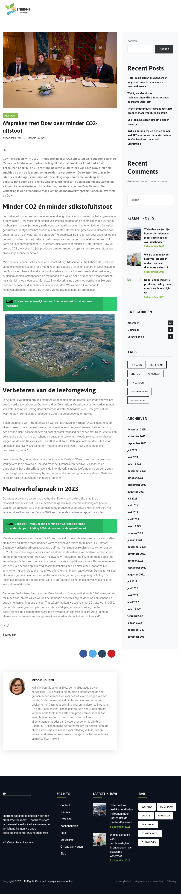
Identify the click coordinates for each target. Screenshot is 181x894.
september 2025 (136, 443)
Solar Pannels (135, 336)
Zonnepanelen (69, 826)
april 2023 (133, 519)
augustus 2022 (136, 574)
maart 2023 (134, 526)
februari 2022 (135, 616)
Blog (63, 853)
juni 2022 (132, 588)
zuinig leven (138, 400)
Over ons (66, 819)
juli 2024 (132, 450)
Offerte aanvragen (71, 846)
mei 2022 (132, 595)
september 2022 (136, 567)
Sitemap (172, 881)
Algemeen (10, 115)
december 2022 (136, 547)
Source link (9, 634)
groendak (154, 374)
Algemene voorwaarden (149, 881)
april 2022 (133, 602)
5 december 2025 (154, 246)
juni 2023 (132, 505)
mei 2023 (132, 512)
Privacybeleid (123, 881)
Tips (63, 833)
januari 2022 (134, 622)
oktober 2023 (135, 477)
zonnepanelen (139, 391)
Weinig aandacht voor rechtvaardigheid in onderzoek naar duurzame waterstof (148, 97)
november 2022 (136, 553)
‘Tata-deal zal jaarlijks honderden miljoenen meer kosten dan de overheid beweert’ (147, 82)
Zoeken (132, 41)
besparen (136, 365)
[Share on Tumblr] (102, 654)
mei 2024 (132, 457)
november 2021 (136, 636)
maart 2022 (134, 609)
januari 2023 (134, 540)
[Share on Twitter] (93, 654)
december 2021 (136, 629)
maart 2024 (134, 464)
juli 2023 (132, 498)
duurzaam (156, 365)
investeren (137, 382)
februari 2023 (135, 533)
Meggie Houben (37, 138)
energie (135, 374)
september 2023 (136, 484)
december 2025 (136, 429)
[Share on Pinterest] (111, 654)
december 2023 (136, 471)
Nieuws (65, 812)
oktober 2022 (135, 560)
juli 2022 (132, 581)
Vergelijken (67, 839)
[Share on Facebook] (83, 654)
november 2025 (136, 436)
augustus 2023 (136, 491)
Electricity (133, 329)
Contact (65, 805)
